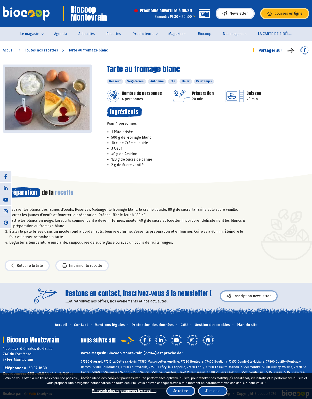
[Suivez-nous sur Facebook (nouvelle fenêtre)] (5, 176)
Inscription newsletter (252, 296)
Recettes (113, 34)
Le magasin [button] (29, 34)
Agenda (60, 34)
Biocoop (204, 34)
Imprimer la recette (85, 265)
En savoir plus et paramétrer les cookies (124, 391)
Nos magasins (234, 34)
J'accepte (212, 391)
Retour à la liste (30, 265)
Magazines (177, 34)
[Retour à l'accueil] (26, 13)
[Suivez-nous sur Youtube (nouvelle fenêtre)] (5, 199)
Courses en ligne (288, 13)
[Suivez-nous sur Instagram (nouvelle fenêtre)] (5, 211)
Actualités (86, 34)
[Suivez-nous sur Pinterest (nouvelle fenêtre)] (5, 222)
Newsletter (238, 13)
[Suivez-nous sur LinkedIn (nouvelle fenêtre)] (5, 188)
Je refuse (180, 391)
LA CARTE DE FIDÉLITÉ (276, 34)
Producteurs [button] (142, 34)
